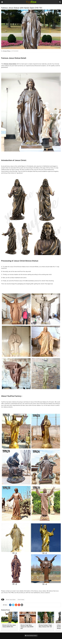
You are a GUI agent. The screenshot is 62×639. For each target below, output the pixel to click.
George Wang (6, 51)
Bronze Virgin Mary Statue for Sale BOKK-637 (27, 626)
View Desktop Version (32, 635)
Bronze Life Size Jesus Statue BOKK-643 (9, 625)
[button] (2, 2)
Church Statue (21, 599)
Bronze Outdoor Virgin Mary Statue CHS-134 (45, 625)
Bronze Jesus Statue (10, 599)
